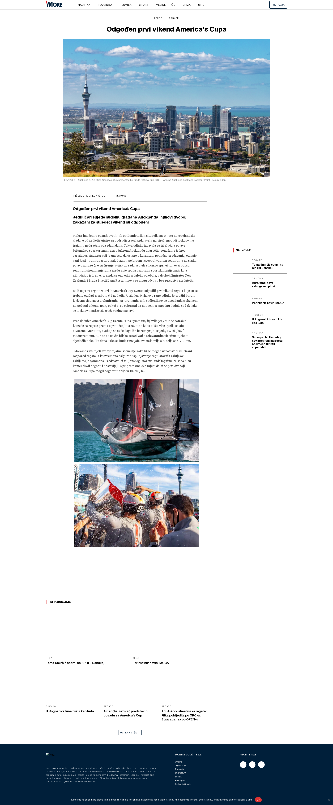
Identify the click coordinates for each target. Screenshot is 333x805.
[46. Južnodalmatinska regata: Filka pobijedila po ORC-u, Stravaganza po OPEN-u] (187, 688)
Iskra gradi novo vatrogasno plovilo (264, 284)
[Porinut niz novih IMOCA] (173, 631)
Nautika (257, 278)
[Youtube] (261, 764)
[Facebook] (187, 196)
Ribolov (51, 706)
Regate (174, 18)
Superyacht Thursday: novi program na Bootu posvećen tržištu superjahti (267, 342)
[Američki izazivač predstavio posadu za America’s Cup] (130, 688)
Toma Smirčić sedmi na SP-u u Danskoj (75, 663)
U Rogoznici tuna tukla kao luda (70, 711)
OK (258, 799)
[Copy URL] (203, 196)
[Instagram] (252, 764)
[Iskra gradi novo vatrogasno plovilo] (241, 282)
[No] (328, 800)
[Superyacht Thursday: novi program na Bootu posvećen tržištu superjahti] (241, 337)
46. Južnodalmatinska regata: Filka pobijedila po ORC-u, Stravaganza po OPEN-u (184, 715)
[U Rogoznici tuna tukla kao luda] (72, 688)
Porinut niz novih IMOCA (151, 663)
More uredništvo (93, 195)
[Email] (195, 196)
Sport (158, 18)
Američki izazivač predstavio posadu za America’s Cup (125, 713)
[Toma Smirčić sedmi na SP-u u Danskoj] (86, 631)
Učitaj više (128, 732)
